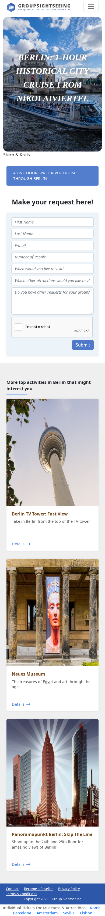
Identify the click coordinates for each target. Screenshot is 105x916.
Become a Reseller (38, 888)
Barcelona (22, 912)
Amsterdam (47, 912)
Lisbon (86, 912)
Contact (12, 888)
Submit (83, 345)
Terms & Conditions (21, 893)
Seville (69, 912)
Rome (95, 907)
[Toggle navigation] (91, 6)
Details (18, 543)
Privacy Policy (69, 888)
